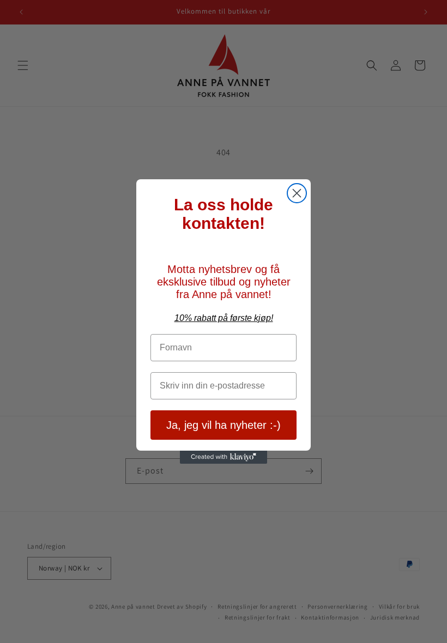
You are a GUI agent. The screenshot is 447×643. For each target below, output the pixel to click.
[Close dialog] (296, 193)
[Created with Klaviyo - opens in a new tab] (223, 457)
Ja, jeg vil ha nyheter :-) (223, 425)
